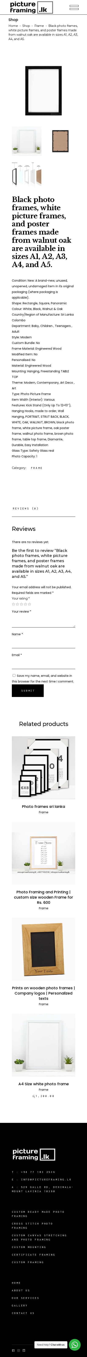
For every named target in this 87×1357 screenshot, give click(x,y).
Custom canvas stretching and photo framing (39, 1237)
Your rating (21, 598)
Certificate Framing (34, 1254)
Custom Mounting (29, 1247)
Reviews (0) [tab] (26, 508)
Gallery (20, 1305)
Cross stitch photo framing (32, 1225)
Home (13, 26)
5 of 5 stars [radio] (29, 604)
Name (17, 634)
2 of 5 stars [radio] (17, 604)
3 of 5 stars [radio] (21, 604)
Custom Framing (28, 1262)
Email (17, 655)
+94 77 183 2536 (38, 1172)
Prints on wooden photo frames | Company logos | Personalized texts (43, 993)
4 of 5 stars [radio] (25, 604)
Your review (21, 611)
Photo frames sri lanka (43, 806)
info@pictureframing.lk (46, 1179)
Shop (26, 26)
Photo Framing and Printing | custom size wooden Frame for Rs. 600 (43, 897)
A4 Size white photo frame (43, 1084)
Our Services (25, 1298)
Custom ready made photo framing (38, 1213)
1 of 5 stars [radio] (13, 604)
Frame (39, 26)
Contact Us (23, 1313)
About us (21, 1290)
